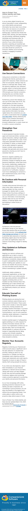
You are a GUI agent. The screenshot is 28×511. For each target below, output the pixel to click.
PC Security (23, 405)
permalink (18, 406)
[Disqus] (15, 430)
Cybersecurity (16, 405)
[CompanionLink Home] (11, 3)
